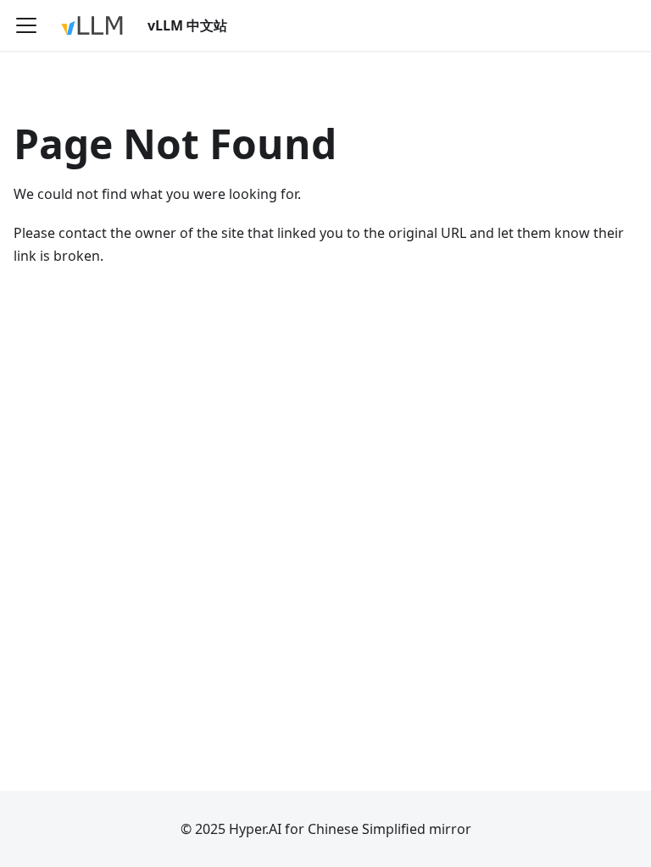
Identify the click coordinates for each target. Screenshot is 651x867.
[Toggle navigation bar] (26, 25)
